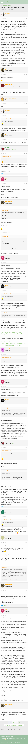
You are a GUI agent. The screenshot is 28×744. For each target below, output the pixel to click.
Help (24, 738)
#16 (26, 516)
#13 (26, 386)
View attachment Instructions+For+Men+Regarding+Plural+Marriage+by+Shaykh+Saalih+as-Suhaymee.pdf (14, 343)
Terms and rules (11, 738)
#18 (26, 590)
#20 (26, 710)
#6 (26, 139)
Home (2, 739)
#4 (26, 103)
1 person (5, 174)
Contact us (3, 738)
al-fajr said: (4, 210)
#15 (26, 447)
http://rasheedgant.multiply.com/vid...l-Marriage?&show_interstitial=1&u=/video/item (13, 332)
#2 (26, 74)
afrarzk (3, 9)
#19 (26, 615)
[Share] (25, 19)
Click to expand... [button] (14, 580)
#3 (26, 90)
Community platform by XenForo (13, 742)
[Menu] (2, 2)
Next (14, 722)
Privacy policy (19, 738)
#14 (26, 405)
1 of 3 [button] (9, 722)
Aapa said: (4, 236)
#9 (26, 207)
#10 (26, 262)
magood (7, 536)
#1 (26, 18)
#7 (26, 153)
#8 (26, 183)
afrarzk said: (4, 567)
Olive (3, 736)
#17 (26, 542)
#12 (26, 354)
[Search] (26, 1)
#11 (26, 290)
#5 (26, 115)
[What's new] (23, 1)
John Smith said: (5, 119)
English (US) (10, 736)
